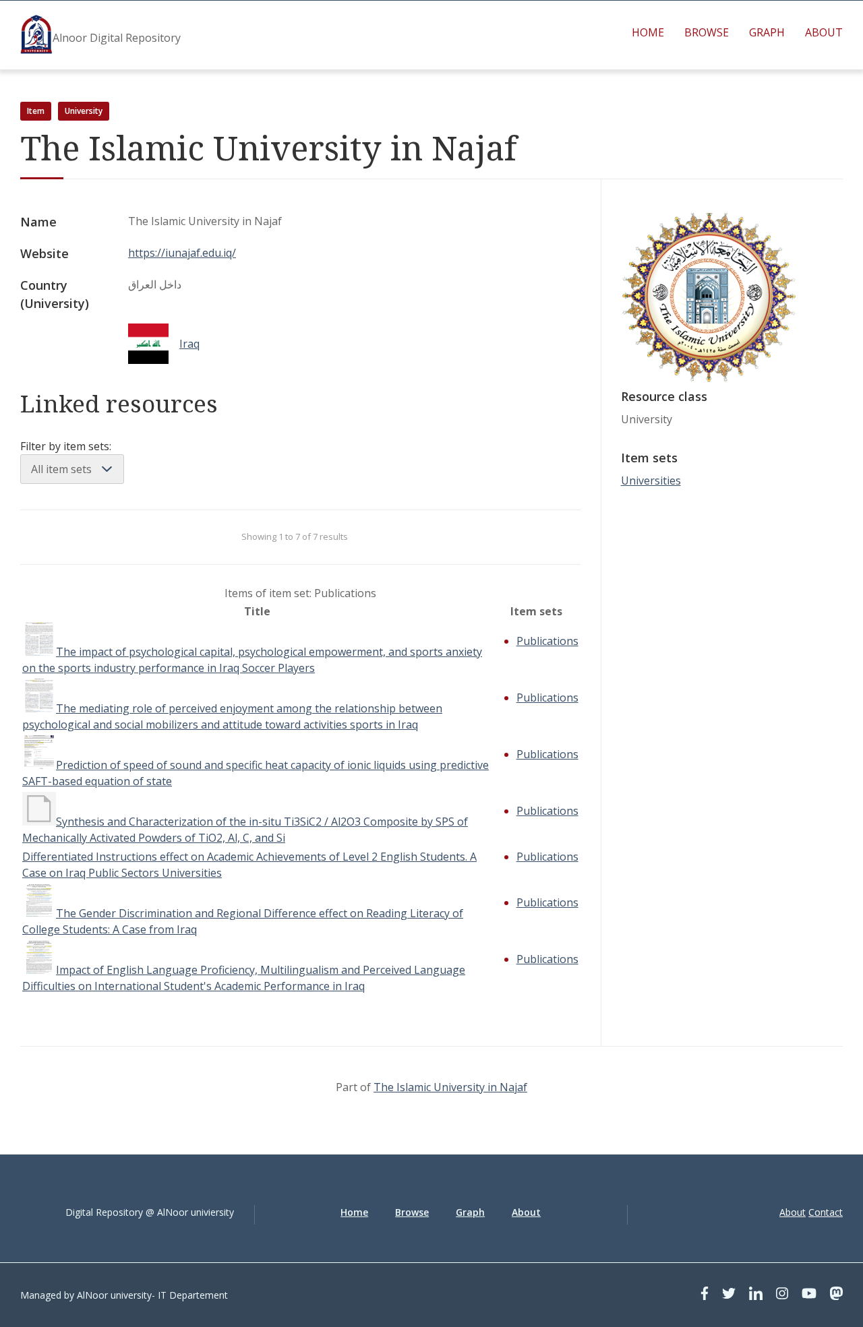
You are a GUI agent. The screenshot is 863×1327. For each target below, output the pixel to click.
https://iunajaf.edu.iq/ (182, 252)
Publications (547, 641)
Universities (651, 480)
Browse (706, 32)
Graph (767, 32)
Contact (825, 1212)
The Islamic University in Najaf (450, 1087)
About (824, 32)
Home (648, 32)
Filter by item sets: (65, 446)
